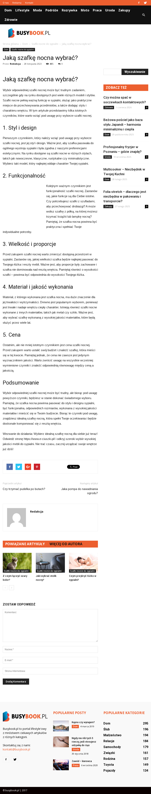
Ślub (106, 729)
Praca (97, 10)
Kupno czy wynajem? (83, 722)
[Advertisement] (102, 33)
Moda (37, 10)
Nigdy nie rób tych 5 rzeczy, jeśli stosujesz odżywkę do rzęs (84, 742)
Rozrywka (69, 10)
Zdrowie (11, 19)
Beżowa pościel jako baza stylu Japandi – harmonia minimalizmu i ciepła (123, 124)
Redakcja (15, 63)
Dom (8, 10)
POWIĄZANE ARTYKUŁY (25, 544)
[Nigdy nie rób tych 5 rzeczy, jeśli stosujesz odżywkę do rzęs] (61, 741)
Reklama (16, 2)
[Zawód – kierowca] (61, 764)
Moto (85, 10)
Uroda (110, 10)
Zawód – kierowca (82, 761)
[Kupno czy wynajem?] (61, 726)
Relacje (108, 741)
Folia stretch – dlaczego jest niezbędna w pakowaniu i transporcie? (124, 196)
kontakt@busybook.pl (16, 749)
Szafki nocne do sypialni (23, 49)
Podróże (51, 10)
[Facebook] (139, 2)
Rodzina (109, 759)
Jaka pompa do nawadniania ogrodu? (79, 491)
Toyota (108, 765)
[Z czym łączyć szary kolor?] (17, 563)
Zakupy (124, 10)
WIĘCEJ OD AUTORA (66, 544)
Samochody (112, 747)
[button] (143, 15)
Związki (109, 753)
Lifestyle (22, 10)
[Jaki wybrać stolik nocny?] (50, 563)
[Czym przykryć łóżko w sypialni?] (83, 563)
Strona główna (11, 44)
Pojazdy (109, 770)
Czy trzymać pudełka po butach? (24, 489)
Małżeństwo (112, 735)
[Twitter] (145, 2)
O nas (6, 2)
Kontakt (29, 2)
